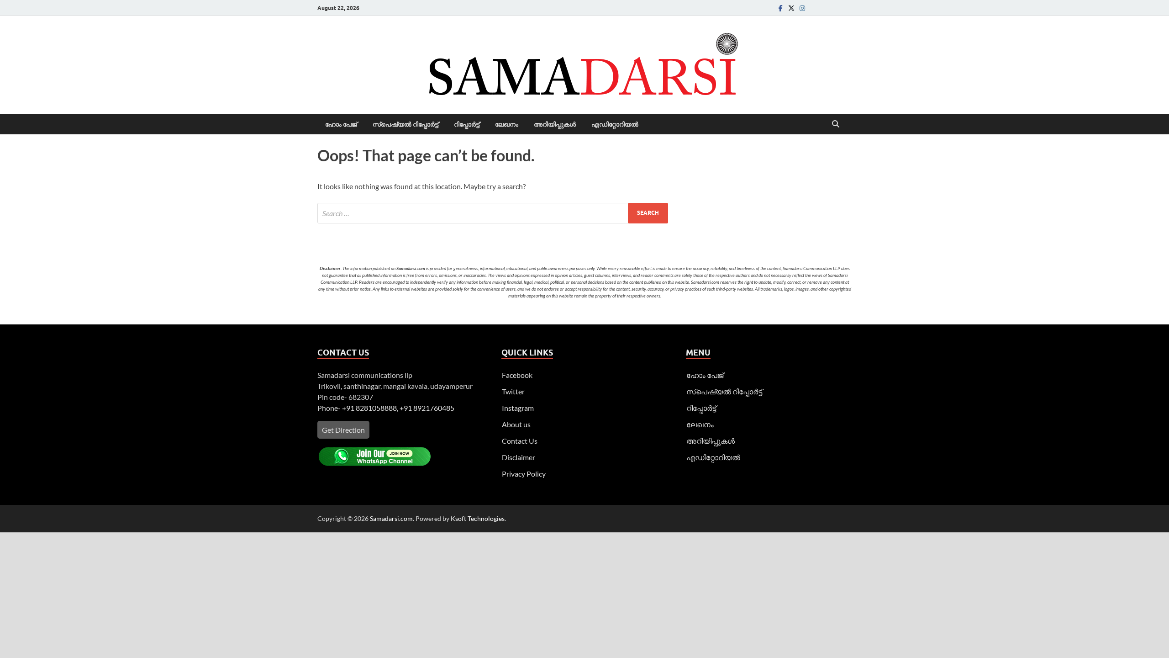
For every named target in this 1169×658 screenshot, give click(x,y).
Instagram (518, 407)
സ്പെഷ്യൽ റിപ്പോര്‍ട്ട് (405, 124)
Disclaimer (518, 457)
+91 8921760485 (427, 407)
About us (516, 424)
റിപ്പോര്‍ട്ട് (466, 124)
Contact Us (519, 440)
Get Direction (343, 429)
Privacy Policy (524, 473)
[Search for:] (492, 213)
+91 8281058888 (369, 407)
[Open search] (836, 124)
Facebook (517, 375)
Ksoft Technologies (478, 518)
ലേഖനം (506, 124)
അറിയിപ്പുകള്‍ (555, 124)
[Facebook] (780, 8)
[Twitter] (791, 8)
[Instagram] (802, 8)
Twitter (513, 391)
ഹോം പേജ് (341, 124)
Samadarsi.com (391, 518)
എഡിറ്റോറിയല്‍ (614, 124)
